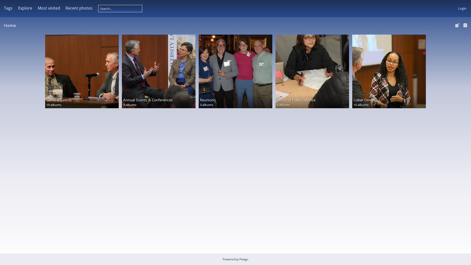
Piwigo (243, 259)
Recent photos (78, 8)
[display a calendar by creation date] (465, 25)
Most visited (49, 8)
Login (462, 8)
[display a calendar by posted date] (457, 25)
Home (10, 25)
